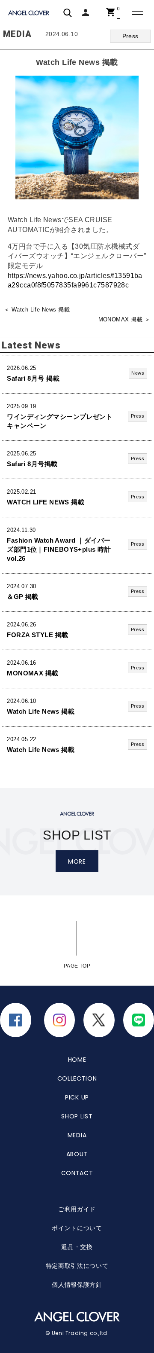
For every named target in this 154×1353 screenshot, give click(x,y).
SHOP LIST (76, 1116)
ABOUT (77, 1154)
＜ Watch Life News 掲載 (37, 310)
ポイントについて (77, 1228)
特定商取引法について (77, 1265)
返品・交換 (77, 1247)
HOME (77, 1059)
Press (130, 36)
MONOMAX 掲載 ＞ (124, 320)
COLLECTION (77, 1078)
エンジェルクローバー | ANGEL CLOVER (29, 13)
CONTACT (77, 1173)
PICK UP (77, 1097)
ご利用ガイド (77, 1209)
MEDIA (77, 1135)
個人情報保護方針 (77, 1284)
